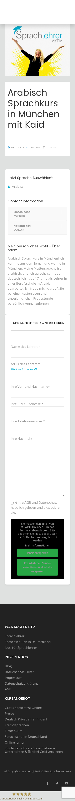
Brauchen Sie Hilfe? (19, 672)
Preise (9, 713)
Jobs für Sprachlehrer (21, 647)
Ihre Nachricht (21, 438)
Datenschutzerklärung (22, 683)
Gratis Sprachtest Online (23, 707)
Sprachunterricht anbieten (52, 6)
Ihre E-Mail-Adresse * (27, 404)
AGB (8, 689)
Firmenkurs (13, 731)
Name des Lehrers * (26, 346)
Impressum (13, 677)
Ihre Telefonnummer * (28, 421)
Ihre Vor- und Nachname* (30, 386)
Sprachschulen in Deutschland (28, 642)
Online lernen (15, 742)
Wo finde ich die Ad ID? (24, 369)
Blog (8, 666)
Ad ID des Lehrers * (25, 366)
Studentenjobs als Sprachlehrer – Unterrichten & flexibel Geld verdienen (34, 749)
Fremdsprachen (17, 725)
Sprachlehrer (14, 636)
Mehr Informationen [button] (37, 545)
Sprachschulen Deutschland (26, 736)
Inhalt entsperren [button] (37, 553)
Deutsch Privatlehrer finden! (26, 719)
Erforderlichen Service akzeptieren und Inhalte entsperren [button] (37, 567)
